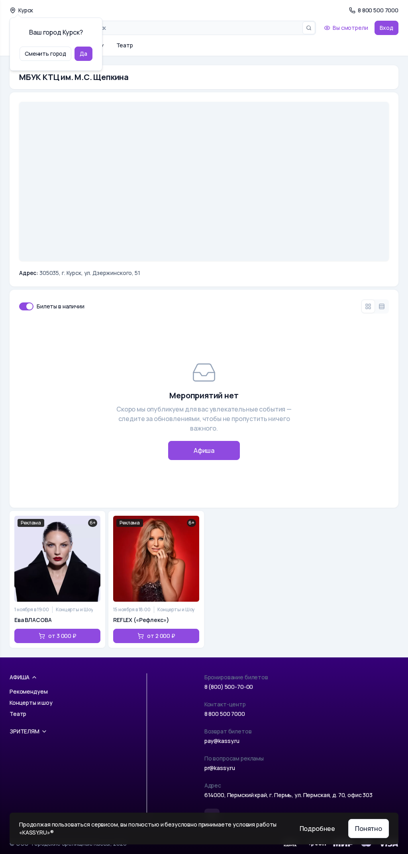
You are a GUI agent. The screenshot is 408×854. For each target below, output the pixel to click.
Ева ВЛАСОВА (32, 620)
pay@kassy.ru (221, 741)
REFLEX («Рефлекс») (141, 620)
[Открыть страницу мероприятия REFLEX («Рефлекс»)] (156, 579)
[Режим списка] (381, 306)
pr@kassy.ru (219, 768)
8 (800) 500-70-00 (228, 686)
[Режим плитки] (368, 306)
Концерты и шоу (31, 702)
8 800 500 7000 (224, 714)
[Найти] (308, 27)
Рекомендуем (28, 691)
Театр (124, 45)
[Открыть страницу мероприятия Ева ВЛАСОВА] (57, 579)
